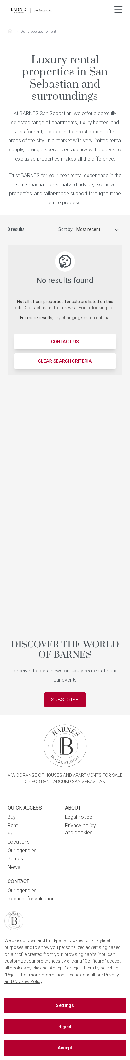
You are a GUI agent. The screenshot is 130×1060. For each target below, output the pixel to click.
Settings (65, 1005)
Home (12, 31)
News (14, 867)
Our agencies (22, 850)
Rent (13, 826)
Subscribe (65, 700)
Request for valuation (31, 899)
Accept (65, 1047)
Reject (65, 1026)
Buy (12, 817)
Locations (19, 842)
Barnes (15, 859)
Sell (11, 834)
